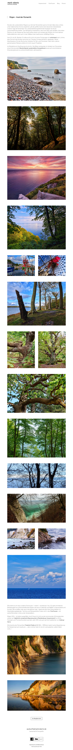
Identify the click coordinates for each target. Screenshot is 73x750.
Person (64, 3)
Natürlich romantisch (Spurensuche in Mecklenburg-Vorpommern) (34, 618)
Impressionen (42, 3)
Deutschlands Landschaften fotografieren (32, 48)
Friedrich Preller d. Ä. (31, 625)
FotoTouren (52, 3)
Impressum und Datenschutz (36, 744)
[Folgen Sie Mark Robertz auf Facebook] (32, 741)
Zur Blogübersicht (36, 718)
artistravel (53, 37)
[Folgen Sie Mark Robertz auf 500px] (41, 741)
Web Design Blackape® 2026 (37, 746)
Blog (58, 3)
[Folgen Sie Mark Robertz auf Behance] (36, 741)
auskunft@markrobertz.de (36, 729)
